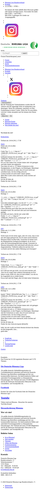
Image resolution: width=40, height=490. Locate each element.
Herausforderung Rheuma (12, 408)
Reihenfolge (5, 137)
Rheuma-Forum (10, 121)
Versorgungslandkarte (12, 447)
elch (2, 228)
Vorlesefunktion (6, 102)
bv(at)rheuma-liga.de (7, 469)
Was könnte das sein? (12, 125)
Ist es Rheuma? (10, 437)
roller (2, 287)
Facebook (5, 387)
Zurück (3, 349)
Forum (7, 120)
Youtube (5, 398)
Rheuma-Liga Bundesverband (14, 2)
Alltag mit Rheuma (11, 443)
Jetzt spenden (9, 439)
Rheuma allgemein (11, 123)
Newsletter (8, 450)
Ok (11, 116)
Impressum (8, 485)
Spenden (8, 73)
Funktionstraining (10, 445)
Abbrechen (5, 116)
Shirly (3, 144)
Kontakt (7, 4)
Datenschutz (9, 487)
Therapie (8, 441)
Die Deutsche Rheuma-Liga (12, 366)
